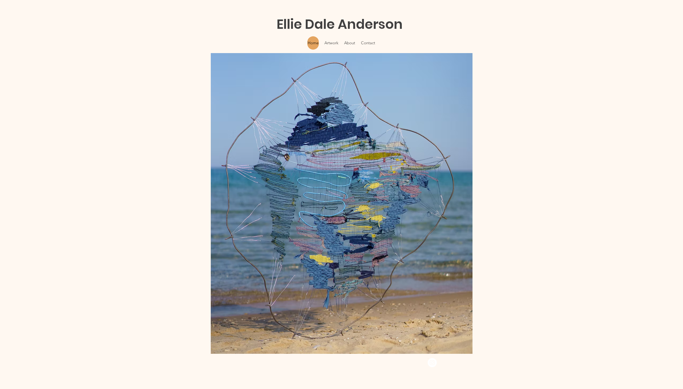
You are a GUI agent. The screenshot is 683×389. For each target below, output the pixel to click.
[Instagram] (432, 362)
